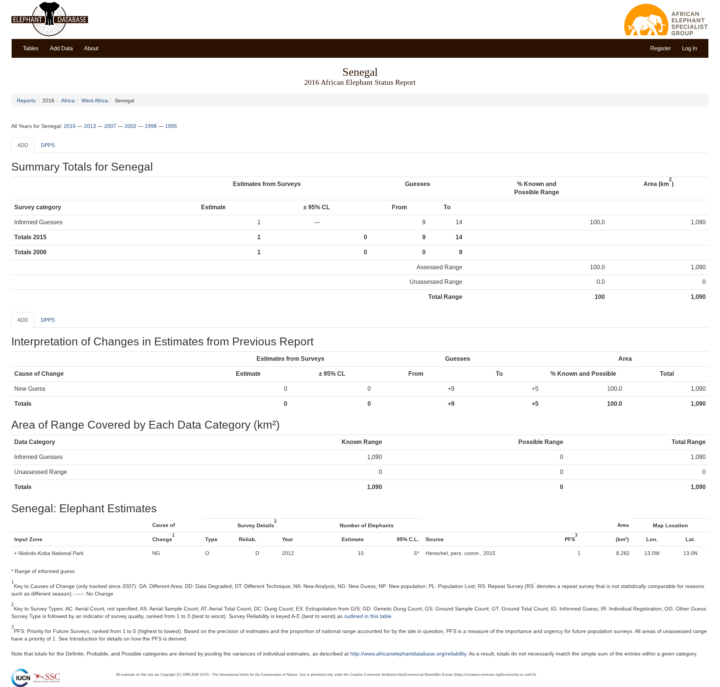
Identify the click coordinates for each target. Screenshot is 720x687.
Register (660, 48)
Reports (26, 101)
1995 (171, 126)
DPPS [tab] (48, 145)
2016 (70, 126)
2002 (130, 126)
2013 (90, 126)
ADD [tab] (22, 145)
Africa (68, 101)
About (91, 48)
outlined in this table (368, 616)
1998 (151, 126)
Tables (31, 48)
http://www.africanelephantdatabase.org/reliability (408, 654)
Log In (689, 48)
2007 (110, 126)
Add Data (61, 48)
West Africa (94, 101)
